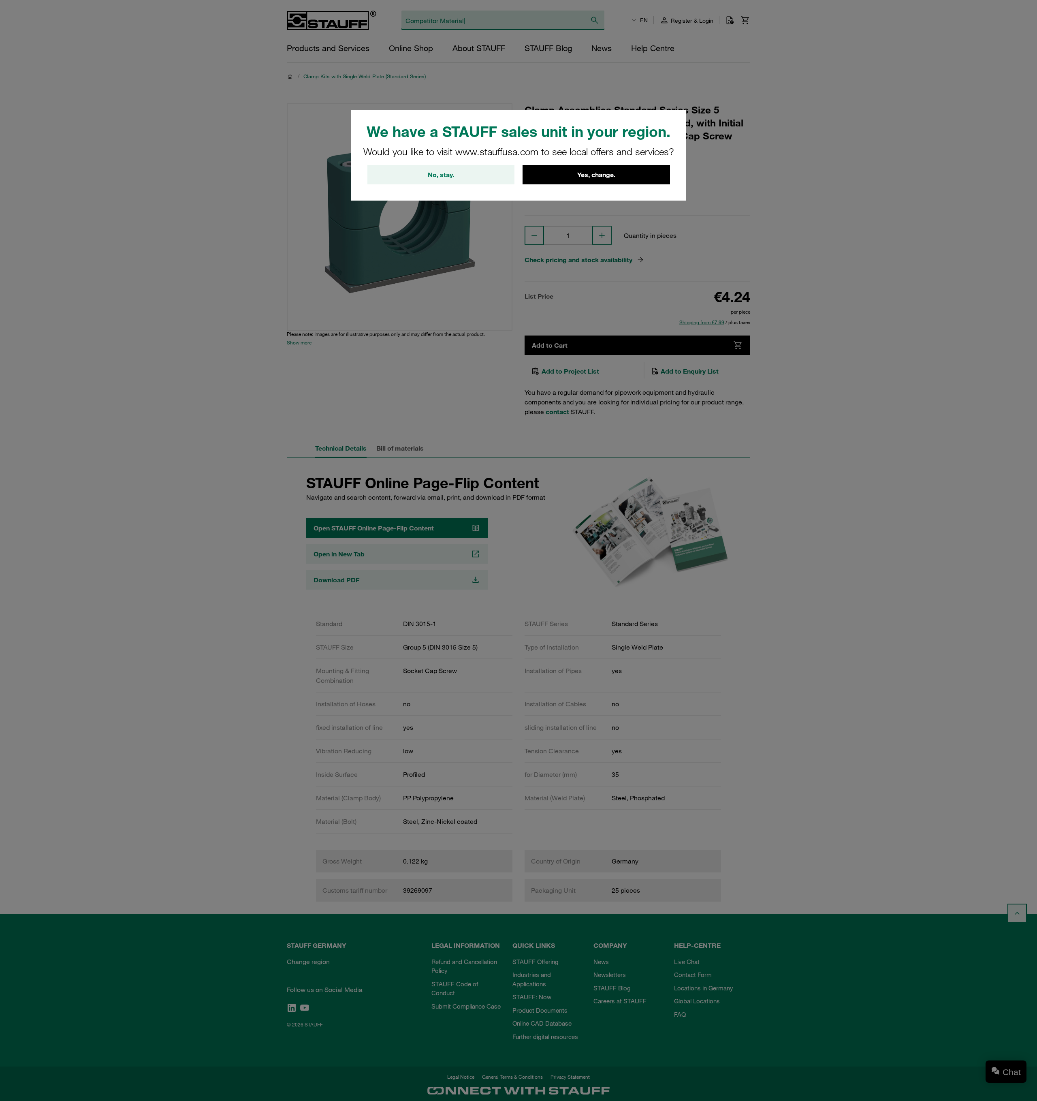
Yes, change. (596, 175)
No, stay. (441, 175)
